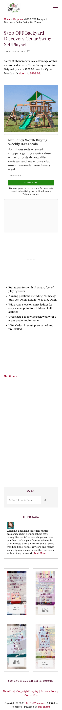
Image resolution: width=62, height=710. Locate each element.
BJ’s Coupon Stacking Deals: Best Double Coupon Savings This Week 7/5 (45, 640)
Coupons (18, 19)
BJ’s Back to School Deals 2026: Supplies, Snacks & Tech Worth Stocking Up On (45, 586)
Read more (18, 608)
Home (7, 19)
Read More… (40, 553)
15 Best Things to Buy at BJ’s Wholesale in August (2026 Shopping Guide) (16, 587)
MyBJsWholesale (35, 703)
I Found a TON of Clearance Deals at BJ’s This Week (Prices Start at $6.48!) (16, 640)
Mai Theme (44, 707)
